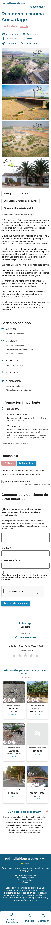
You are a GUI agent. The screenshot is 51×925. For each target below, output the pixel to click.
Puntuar (29, 921)
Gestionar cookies (25, 880)
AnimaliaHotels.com (13, 3)
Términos (25, 882)
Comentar (43, 921)
